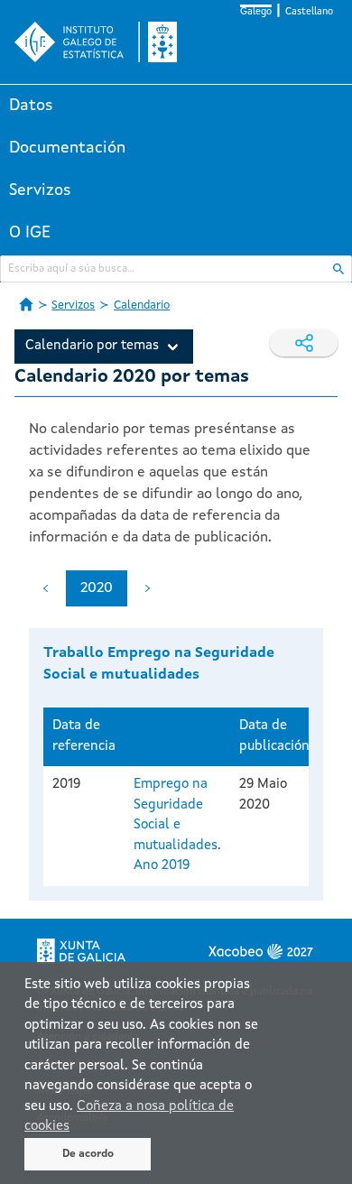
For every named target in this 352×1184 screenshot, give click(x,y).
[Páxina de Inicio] (26, 304)
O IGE (30, 233)
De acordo (88, 1154)
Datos (31, 105)
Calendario (142, 305)
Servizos (40, 190)
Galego (256, 12)
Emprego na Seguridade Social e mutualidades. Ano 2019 (177, 825)
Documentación (67, 148)
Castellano (309, 12)
